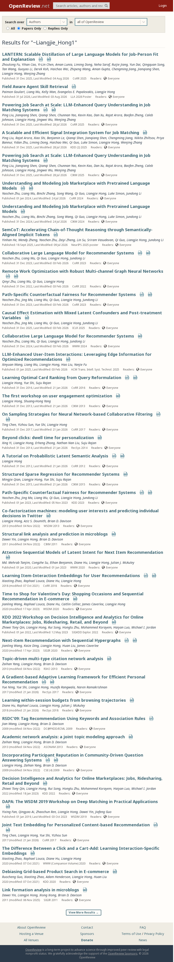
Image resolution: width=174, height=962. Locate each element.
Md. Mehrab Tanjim (16, 562)
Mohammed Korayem (96, 627)
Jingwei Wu (45, 119)
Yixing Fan (9, 812)
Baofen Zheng (133, 115)
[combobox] (29, 22)
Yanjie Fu (80, 364)
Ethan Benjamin (61, 562)
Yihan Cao (29, 64)
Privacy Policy (154, 934)
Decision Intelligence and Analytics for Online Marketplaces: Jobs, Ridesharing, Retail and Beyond (82, 781)
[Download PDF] (41, 60)
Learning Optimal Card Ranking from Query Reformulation (61, 377)
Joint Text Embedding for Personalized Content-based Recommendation (76, 824)
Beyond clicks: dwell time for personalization (48, 437)
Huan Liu (68, 645)
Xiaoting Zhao (12, 581)
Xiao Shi (39, 138)
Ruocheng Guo (12, 877)
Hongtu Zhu (70, 627)
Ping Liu (8, 115)
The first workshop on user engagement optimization (57, 395)
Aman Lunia (63, 64)
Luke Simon (89, 142)
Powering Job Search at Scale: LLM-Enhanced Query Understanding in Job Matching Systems (76, 107)
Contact (87, 927)
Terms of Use (131, 934)
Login (163, 5)
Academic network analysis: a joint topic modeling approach (63, 736)
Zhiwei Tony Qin (13, 627)
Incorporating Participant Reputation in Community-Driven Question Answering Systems (72, 757)
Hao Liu (66, 364)
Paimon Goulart (13, 92)
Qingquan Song (153, 64)
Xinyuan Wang (12, 364)
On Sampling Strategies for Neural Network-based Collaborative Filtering (77, 414)
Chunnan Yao (67, 115)
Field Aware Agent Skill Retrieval (35, 86)
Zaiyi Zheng (67, 240)
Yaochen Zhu (11, 193)
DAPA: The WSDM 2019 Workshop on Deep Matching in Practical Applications (80, 801)
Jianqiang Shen (148, 69)
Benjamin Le (55, 138)
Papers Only (31, 28)
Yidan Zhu (21, 142)
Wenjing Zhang (34, 73)
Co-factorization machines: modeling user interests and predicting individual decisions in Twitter (80, 513)
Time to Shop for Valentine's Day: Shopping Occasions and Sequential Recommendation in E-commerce (72, 596)
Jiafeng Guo (103, 812)
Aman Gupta (101, 69)
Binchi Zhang (46, 193)
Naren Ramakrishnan (92, 687)
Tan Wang (9, 69)
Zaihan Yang (10, 664)
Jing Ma (27, 300)
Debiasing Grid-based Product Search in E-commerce (55, 871)
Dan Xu (99, 115)
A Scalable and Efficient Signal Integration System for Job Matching (70, 132)
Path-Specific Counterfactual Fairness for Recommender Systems (69, 294)
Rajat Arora (114, 115)
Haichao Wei (59, 69)
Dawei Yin (9, 539)
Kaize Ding (31, 645)
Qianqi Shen (47, 115)
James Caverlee (93, 604)
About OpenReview (31, 927)
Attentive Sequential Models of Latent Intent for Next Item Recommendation (82, 552)
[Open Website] (49, 60)
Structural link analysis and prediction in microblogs (55, 534)
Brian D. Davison (59, 521)
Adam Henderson (58, 877)
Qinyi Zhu (9, 281)
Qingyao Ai (26, 812)
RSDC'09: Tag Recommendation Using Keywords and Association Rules (73, 718)
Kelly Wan (49, 92)
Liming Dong (83, 64)
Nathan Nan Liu (68, 443)
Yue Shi (29, 383)
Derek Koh (41, 69)
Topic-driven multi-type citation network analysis (52, 658)
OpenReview (33, 950)
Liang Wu (33, 92)
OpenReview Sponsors (123, 953)
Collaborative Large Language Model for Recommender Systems (68, 253)
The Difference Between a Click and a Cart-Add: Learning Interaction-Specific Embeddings (80, 851)
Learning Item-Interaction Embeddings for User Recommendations (71, 575)
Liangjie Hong (12, 73)
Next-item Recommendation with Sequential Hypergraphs (61, 640)
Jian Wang (9, 724)
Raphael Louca (34, 581)
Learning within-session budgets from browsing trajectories (64, 700)
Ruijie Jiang (120, 64)
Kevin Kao (85, 115)
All (13, 28)
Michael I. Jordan (143, 627)
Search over (14, 22)
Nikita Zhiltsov (144, 138)
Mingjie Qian (11, 479)
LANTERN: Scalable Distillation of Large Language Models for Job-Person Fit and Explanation (80, 56)
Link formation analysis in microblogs (40, 889)
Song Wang (65, 193)
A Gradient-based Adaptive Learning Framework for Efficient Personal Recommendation (73, 679)
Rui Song (54, 627)
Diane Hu (80, 562)
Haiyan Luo (121, 627)
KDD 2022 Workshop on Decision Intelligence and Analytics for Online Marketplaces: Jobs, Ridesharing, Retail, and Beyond (72, 619)
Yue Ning (8, 687)
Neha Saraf (102, 64)
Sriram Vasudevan (100, 240)
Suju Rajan (43, 383)
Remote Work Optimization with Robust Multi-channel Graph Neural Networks (82, 271)
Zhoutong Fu (11, 64)
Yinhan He (9, 240)
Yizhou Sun (25, 424)
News (143, 940)
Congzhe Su (40, 562)
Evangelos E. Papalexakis (75, 92)
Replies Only (58, 28)
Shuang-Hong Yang (37, 401)
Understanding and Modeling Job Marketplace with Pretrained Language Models (76, 185)
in (71, 22)
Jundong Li (133, 193)
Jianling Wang (12, 604)
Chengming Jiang (124, 69)
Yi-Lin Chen (45, 64)
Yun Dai (135, 64)
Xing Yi (7, 443)
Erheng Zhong (45, 443)
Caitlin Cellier (70, 604)
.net (29, 5)
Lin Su (81, 240)
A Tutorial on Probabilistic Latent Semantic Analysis (55, 456)
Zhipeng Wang (80, 69)
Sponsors (87, 934)
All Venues (31, 940)
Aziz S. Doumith (35, 521)
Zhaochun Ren (46, 812)
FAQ (143, 927)
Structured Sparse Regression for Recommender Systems (61, 474)
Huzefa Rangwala (62, 687)
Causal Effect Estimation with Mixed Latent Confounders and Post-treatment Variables (82, 315)
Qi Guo (74, 142)
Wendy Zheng (27, 240)
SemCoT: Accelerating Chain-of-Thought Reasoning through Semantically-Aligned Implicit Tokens (77, 232)
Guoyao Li (25, 69)
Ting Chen (9, 424)
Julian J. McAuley (122, 562)
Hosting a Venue (31, 934)
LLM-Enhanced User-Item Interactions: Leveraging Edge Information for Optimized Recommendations (77, 357)
